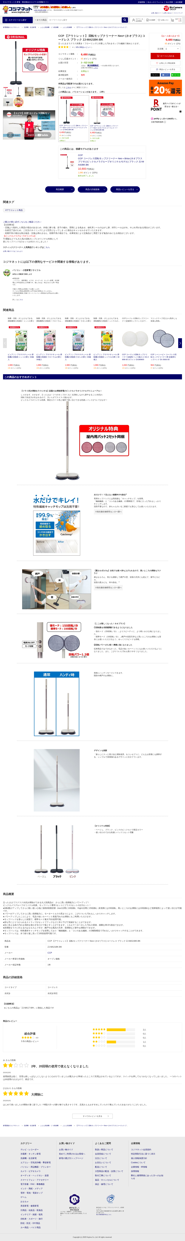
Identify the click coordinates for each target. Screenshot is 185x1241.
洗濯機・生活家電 (30, 27)
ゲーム (24, 1197)
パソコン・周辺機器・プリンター (36, 1167)
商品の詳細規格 (92, 189)
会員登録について (103, 1154)
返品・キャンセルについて (107, 1180)
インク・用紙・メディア (32, 1189)
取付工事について (103, 1175)
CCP (80, 155)
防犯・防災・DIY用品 (30, 1223)
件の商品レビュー (83, 47)
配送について (101, 1167)
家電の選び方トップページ (71, 1158)
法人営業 (169, 2)
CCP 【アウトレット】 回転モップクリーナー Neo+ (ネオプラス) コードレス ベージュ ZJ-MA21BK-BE (104, 128)
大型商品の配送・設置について (109, 1171)
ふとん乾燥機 (67, 27)
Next (180, 343)
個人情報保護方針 (139, 1158)
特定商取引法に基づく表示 (143, 1154)
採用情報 (135, 1171)
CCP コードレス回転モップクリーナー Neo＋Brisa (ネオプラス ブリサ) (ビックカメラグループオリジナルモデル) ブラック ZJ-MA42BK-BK (111, 161)
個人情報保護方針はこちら (103, 1214)
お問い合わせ (167, 13)
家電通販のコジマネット (11, 27)
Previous (5, 343)
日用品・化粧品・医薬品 (32, 1210)
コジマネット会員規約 (141, 1149)
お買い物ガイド (156, 13)
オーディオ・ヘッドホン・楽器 (35, 1175)
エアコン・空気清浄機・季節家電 (36, 1162)
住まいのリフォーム (155, 2)
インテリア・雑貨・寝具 (32, 1214)
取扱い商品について (104, 1149)
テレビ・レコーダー (30, 1149)
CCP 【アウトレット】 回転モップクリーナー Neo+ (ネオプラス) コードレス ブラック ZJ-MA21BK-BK (74, 128)
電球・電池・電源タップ (32, 1193)
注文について (101, 1158)
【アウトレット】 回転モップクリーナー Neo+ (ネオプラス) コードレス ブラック (103, 27)
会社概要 (178, 2)
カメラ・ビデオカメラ (31, 1171)
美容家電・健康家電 (30, 1206)
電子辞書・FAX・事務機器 (33, 1184)
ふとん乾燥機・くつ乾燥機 (49, 27)
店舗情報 (141, 2)
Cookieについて (138, 1162)
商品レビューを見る (125, 189)
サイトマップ (178, 13)
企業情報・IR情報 (139, 1167)
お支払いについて (103, 1162)
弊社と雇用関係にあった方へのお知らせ (147, 1176)
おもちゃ (25, 1201)
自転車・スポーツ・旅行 (32, 1219)
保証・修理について (104, 1184)
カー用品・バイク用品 (31, 1227)
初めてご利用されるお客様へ (72, 1154)
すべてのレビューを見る (92, 1116)
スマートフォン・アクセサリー (35, 1180)
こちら (68, 87)
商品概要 (60, 189)
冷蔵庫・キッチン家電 (31, 1154)
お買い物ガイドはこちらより (13, 251)
